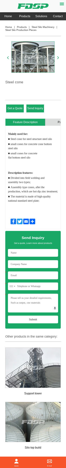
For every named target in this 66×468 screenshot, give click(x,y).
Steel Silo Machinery (43, 27)
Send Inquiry (35, 108)
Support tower (33, 393)
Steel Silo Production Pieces (20, 30)
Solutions (41, 16)
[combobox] (12, 286)
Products (24, 16)
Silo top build (33, 447)
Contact (58, 16)
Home (8, 16)
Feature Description (25, 122)
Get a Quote (15, 108)
